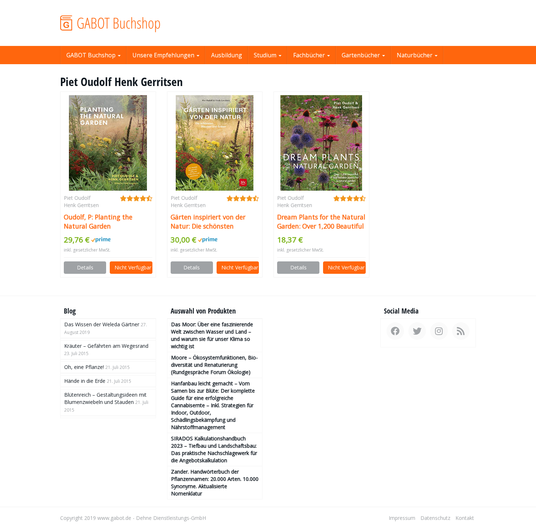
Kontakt (464, 517)
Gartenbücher (361, 55)
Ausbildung (226, 55)
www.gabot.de (114, 517)
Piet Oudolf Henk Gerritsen (81, 201)
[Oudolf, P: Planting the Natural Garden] (108, 143)
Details (85, 267)
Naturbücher (415, 55)
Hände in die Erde (84, 380)
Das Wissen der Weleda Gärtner (101, 324)
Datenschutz (435, 517)
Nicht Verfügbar (132, 267)
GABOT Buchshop (91, 55)
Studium (266, 55)
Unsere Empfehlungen (164, 55)
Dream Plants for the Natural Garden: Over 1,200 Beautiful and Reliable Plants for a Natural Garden (321, 222)
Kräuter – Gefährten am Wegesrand (106, 345)
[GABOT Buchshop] (125, 23)
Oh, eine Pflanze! (84, 366)
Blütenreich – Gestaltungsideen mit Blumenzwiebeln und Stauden (105, 398)
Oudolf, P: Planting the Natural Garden (98, 221)
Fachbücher (309, 55)
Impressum (402, 517)
